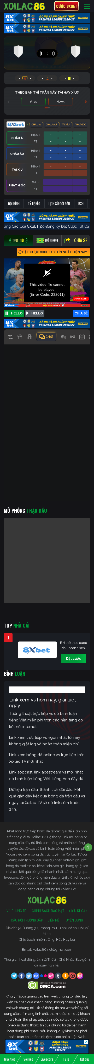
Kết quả (84, 1059)
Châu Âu (51, 124)
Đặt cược (73, 658)
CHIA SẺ (81, 313)
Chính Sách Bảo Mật (48, 911)
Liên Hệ (53, 920)
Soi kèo (28, 1059)
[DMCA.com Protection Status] (47, 985)
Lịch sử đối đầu (59, 203)
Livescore (47, 1059)
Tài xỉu (66, 124)
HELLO (17, 313)
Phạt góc (80, 124)
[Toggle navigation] (87, 6)
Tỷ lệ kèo (34, 203)
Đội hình (14, 203)
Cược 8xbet (66, 6)
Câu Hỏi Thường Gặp (27, 920)
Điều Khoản (78, 911)
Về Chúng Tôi (17, 911)
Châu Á (36, 124)
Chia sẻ (80, 240)
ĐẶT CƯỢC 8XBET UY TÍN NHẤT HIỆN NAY (54, 252)
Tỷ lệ (66, 1059)
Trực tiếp (9, 1059)
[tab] (18, 240)
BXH (81, 203)
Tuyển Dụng (73, 920)
